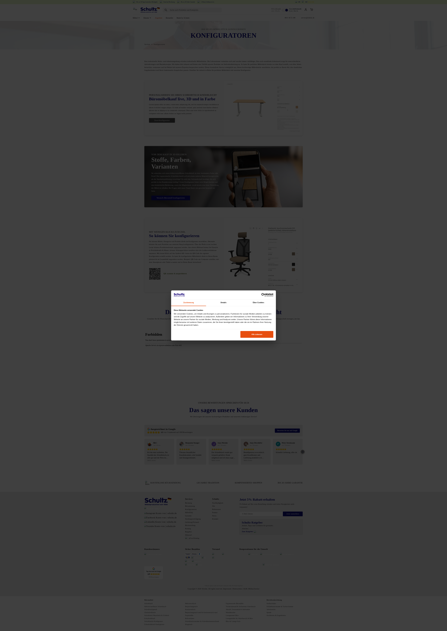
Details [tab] (223, 303)
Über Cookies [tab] (258, 303)
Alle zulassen (256, 334)
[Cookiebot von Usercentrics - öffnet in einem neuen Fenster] (263, 295)
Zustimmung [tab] (188, 303)
